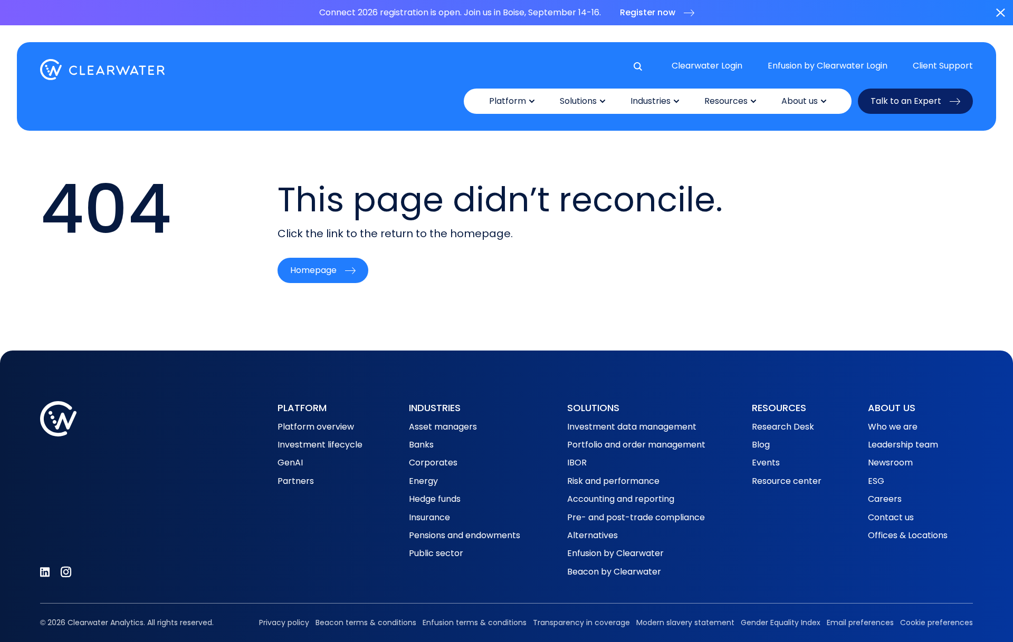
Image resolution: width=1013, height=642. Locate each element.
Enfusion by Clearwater (615, 553)
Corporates (433, 462)
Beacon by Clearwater (614, 572)
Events (766, 462)
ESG (876, 481)
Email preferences (860, 622)
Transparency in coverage (581, 622)
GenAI (290, 462)
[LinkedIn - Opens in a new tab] (45, 572)
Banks (421, 445)
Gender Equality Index (780, 622)
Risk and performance (613, 481)
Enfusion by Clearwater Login (827, 66)
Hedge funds (435, 499)
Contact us (891, 517)
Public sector (436, 553)
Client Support (943, 66)
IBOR (577, 462)
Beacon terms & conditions (366, 622)
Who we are (893, 427)
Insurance (429, 517)
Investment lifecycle (320, 445)
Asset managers (443, 427)
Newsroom (890, 462)
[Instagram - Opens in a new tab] (66, 572)
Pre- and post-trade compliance (636, 517)
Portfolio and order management (636, 445)
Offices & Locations (908, 535)
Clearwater (102, 69)
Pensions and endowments (464, 535)
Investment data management (631, 427)
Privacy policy (284, 622)
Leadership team (903, 445)
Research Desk (783, 427)
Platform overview (316, 427)
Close (1000, 12)
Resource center (786, 481)
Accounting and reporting (620, 499)
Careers (885, 499)
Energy (423, 481)
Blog (761, 445)
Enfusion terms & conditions (475, 622)
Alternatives (592, 535)
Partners (296, 481)
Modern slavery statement (685, 622)
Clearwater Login (707, 66)
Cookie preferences (936, 622)
